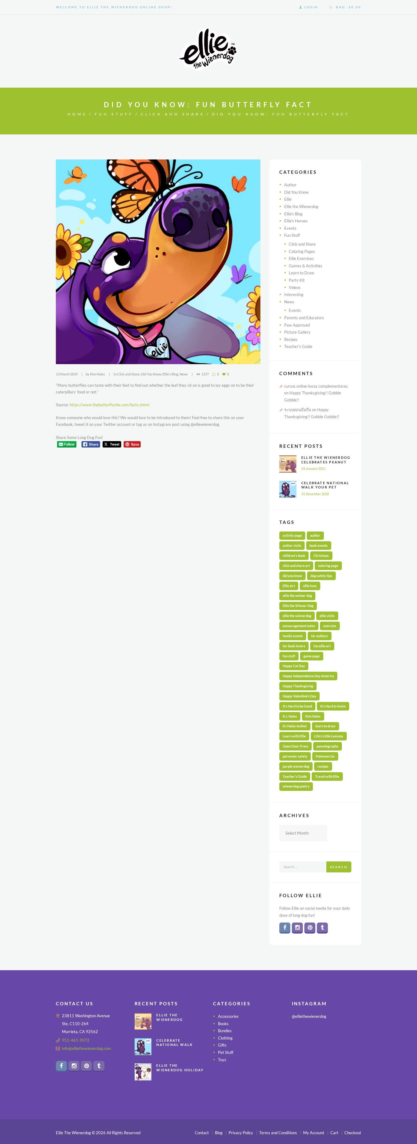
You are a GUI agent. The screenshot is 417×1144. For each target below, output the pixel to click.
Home (77, 114)
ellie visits (327, 616)
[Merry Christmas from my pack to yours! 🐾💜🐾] (302, 1035)
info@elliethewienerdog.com (86, 1048)
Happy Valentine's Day (299, 696)
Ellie (288, 199)
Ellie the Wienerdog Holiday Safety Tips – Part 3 (180, 1070)
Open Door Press (295, 746)
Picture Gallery (297, 332)
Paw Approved (297, 325)
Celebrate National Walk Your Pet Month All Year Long (325, 489)
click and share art (296, 566)
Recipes (291, 339)
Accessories (228, 1016)
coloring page (328, 566)
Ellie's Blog (170, 374)
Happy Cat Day (294, 666)
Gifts (222, 1045)
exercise (329, 626)
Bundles (225, 1031)
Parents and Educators (304, 317)
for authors (319, 636)
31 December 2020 (315, 494)
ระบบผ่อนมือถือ (297, 409)
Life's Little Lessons (328, 736)
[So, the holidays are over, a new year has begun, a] (326, 1065)
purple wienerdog (296, 766)
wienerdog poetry (296, 786)
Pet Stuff (225, 1052)
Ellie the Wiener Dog (298, 606)
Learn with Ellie (294, 736)
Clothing (225, 1038)
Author (290, 184)
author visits (292, 545)
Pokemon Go (325, 756)
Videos (295, 287)
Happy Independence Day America (308, 676)
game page (311, 656)
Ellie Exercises (301, 258)
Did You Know (151, 374)
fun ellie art (322, 646)
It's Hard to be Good (297, 706)
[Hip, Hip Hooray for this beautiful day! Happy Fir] (326, 1050)
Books (223, 1023)
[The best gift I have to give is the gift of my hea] (350, 1065)
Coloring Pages (302, 251)
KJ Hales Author (295, 726)
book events (319, 545)
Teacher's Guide (298, 346)
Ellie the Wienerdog (301, 206)
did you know (292, 576)
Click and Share (173, 114)
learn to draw (325, 726)
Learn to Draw (301, 272)
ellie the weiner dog (297, 596)
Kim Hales (97, 374)
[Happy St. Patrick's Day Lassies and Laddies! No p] (350, 1050)
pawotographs (327, 746)
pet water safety (295, 756)
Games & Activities (305, 265)
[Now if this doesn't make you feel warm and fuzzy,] (302, 1050)
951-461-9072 (75, 1040)
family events (293, 636)
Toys (222, 1059)
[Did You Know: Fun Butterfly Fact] (158, 261)
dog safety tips (321, 576)
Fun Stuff (114, 114)
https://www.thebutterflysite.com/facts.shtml (109, 404)
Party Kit (297, 280)
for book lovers (294, 646)
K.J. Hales (290, 716)
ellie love (310, 586)
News (183, 374)
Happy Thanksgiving (298, 686)
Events (290, 228)
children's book (294, 555)
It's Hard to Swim (333, 706)
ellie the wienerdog (297, 616)
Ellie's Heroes (296, 220)
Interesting (293, 294)
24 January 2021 (313, 468)
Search (339, 867)
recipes (322, 766)
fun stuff (289, 656)
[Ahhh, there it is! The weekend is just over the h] (302, 1065)
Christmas (321, 555)
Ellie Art (289, 586)
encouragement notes (299, 626)
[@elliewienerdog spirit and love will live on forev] (326, 1035)
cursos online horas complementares (316, 386)
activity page (292, 535)
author (315, 535)
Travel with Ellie (327, 776)
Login (311, 7)
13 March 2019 (67, 374)
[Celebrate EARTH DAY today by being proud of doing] (350, 1035)
